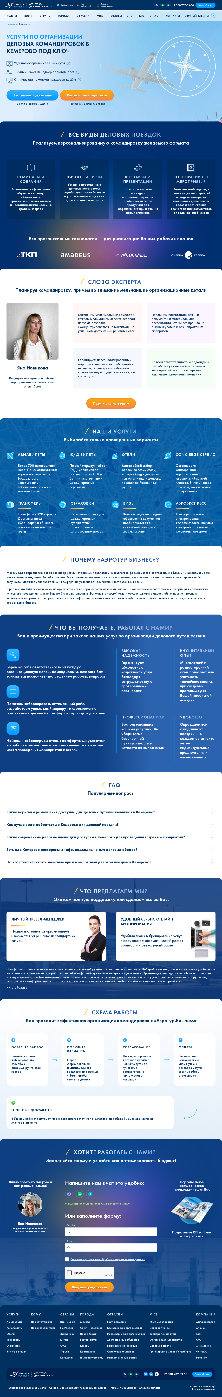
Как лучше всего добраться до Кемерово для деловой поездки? (63, 824)
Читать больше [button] (17, 987)
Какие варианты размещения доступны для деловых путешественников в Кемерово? (81, 811)
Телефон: (71, 1225)
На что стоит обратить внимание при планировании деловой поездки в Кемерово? (79, 861)
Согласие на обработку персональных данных (78, 1388)
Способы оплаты (149, 1388)
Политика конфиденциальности (26, 1388)
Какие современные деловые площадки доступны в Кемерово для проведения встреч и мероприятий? (96, 836)
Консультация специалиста (87, 95)
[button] (13, 15)
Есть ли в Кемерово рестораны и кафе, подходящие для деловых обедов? (72, 849)
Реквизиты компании (123, 1388)
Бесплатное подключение (32, 95)
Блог (130, 15)
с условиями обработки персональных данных (108, 1259)
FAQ (141, 15)
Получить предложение (89, 1287)
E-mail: (70, 1240)
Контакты (173, 15)
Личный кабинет (197, 15)
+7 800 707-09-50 (183, 5)
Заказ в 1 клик (205, 5)
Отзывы (116, 15)
